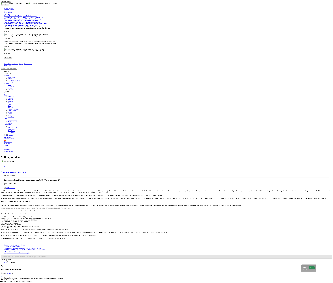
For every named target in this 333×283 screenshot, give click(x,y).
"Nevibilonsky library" (10, 251)
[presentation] (168, 167)
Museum (7, 72)
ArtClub (8, 91)
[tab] (4, 164)
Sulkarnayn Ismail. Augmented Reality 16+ (16, 245)
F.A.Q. (6, 280)
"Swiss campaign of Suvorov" (12, 246)
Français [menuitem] (21, 64)
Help (2, 280)
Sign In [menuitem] (6, 65)
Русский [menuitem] (6, 64)
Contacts (15, 280)
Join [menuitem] (9, 65)
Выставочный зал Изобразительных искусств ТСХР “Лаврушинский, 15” (32, 180)
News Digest (8, 57)
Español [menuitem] (16, 64)
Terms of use (13, 281)
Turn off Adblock (5, 262)
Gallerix (8, 273)
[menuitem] (30, 64)
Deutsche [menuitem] (26, 64)
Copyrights (29, 281)
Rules (8, 281)
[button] (8, 8)
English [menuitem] (11, 64)
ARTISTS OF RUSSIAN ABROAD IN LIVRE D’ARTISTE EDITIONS (24, 249)
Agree (311, 267)
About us (10, 280)
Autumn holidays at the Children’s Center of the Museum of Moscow (23, 248)
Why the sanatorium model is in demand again (16, 253)
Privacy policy (21, 281)
